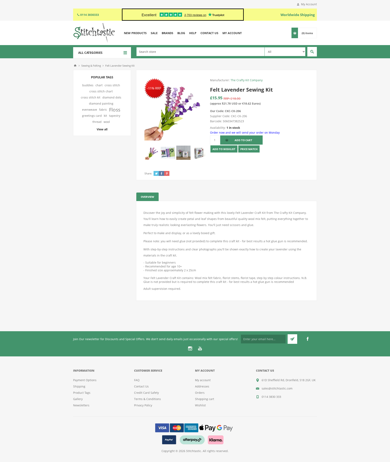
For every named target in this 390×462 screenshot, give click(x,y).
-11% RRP (154, 88)
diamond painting (101, 103)
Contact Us (141, 386)
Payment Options (84, 380)
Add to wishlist (223, 149)
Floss (114, 110)
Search (312, 51)
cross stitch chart (101, 91)
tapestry (114, 116)
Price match (249, 149)
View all (102, 129)
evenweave (89, 109)
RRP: (226, 98)
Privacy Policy (143, 405)
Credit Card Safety (146, 393)
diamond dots (111, 97)
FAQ (137, 380)
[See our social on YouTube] (200, 348)
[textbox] (200, 51)
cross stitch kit (90, 97)
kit (105, 116)
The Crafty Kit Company (247, 80)
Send (292, 339)
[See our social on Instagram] (190, 348)
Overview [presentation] (147, 197)
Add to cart (243, 140)
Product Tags (81, 393)
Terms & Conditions (147, 399)
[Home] (75, 65)
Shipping (79, 386)
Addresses (202, 386)
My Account (309, 4)
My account (203, 380)
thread (97, 122)
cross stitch (112, 85)
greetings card (92, 116)
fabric (103, 109)
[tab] (147, 196)
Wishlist (200, 405)
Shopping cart (204, 399)
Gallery (78, 399)
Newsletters (81, 405)
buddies (87, 85)
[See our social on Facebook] (307, 339)
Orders (200, 393)
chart (99, 85)
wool (107, 122)
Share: (148, 173)
